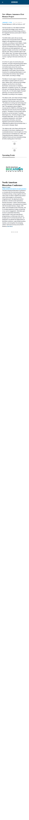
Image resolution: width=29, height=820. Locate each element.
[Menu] (2, 2)
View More (10, 226)
